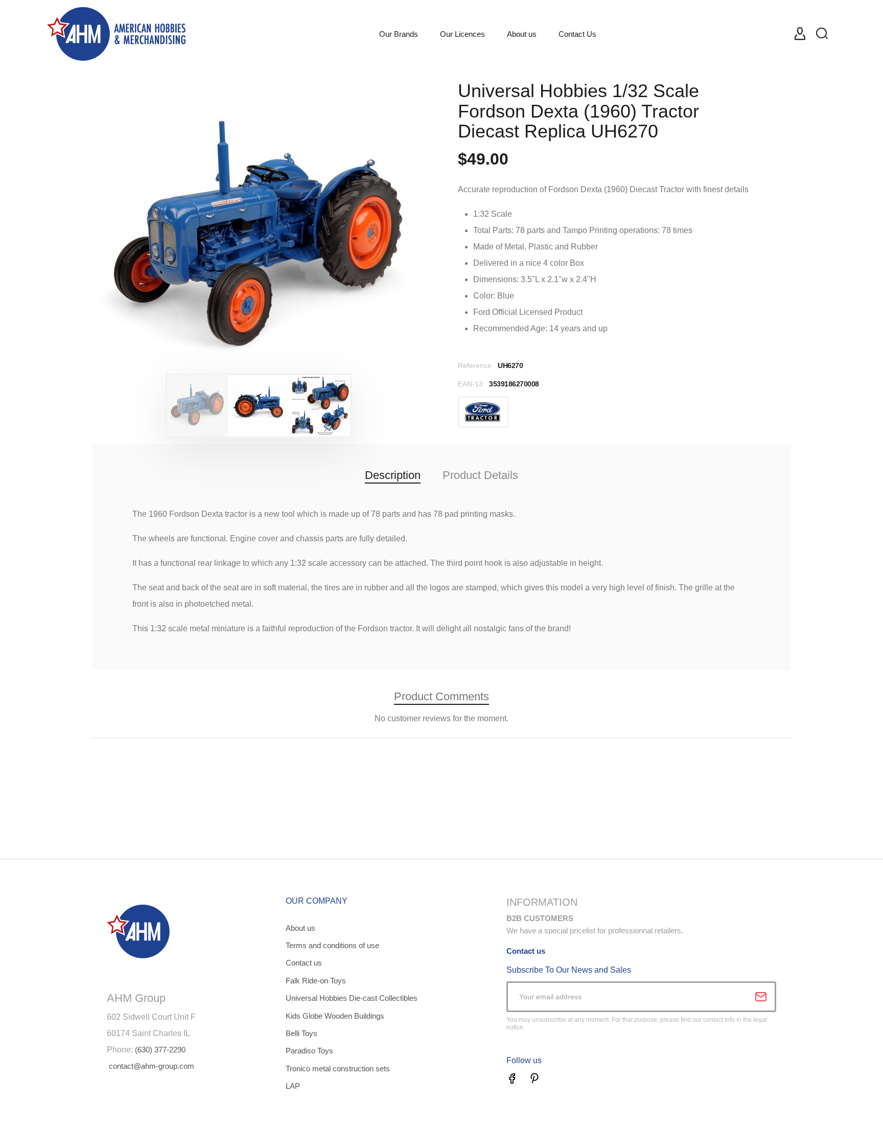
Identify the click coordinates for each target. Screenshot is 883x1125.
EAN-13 (470, 384)
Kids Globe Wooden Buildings (335, 1016)
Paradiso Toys (309, 1050)
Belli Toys (301, 1033)
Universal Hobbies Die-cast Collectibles (351, 998)
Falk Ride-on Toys (316, 980)
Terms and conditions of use (332, 945)
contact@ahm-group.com (151, 1066)
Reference (475, 365)
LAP (293, 1086)
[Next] (395, 239)
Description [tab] (393, 475)
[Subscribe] (761, 996)
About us (300, 928)
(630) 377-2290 (160, 1049)
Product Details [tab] (480, 475)
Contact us (304, 962)
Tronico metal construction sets (338, 1068)
